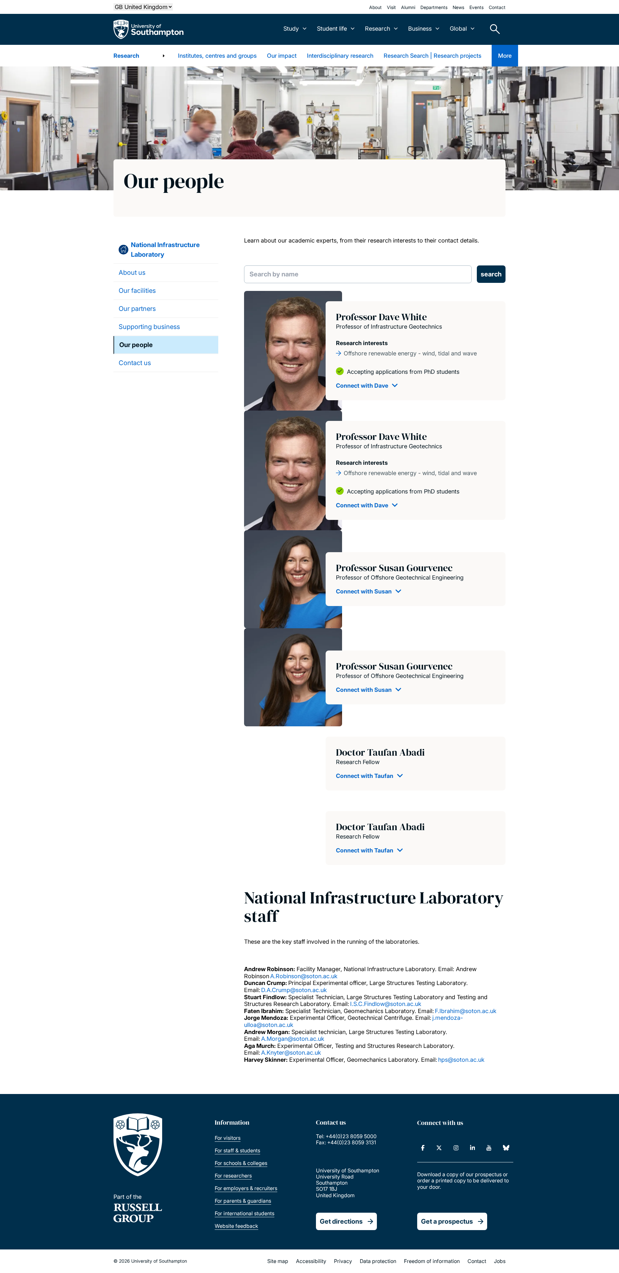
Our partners (137, 309)
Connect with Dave (362, 385)
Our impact (282, 55)
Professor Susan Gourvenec (394, 567)
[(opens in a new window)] (422, 1148)
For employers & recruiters (246, 1188)
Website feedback (236, 1226)
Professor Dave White (381, 316)
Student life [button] (332, 28)
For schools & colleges (241, 1163)
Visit (391, 7)
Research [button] (377, 28)
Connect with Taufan (364, 775)
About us (132, 272)
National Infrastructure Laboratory (165, 249)
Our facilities (137, 290)
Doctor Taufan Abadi (380, 752)
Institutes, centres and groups (217, 55)
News (458, 7)
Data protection (378, 1261)
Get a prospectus (447, 1221)
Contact (497, 7)
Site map (277, 1261)
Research (126, 55)
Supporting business (149, 327)
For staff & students (237, 1150)
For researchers (233, 1175)
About (375, 7)
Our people (136, 345)
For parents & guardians (243, 1201)
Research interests (362, 343)
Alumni (408, 7)
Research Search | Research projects (432, 55)
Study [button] (291, 28)
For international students (244, 1213)
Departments (433, 7)
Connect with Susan (364, 591)
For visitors (228, 1138)
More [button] (505, 55)
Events (476, 7)
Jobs (500, 1261)
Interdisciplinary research (340, 55)
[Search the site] (493, 29)
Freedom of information (432, 1261)
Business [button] (420, 28)
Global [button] (458, 28)
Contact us (135, 363)
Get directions (341, 1221)
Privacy (343, 1261)
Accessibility (311, 1261)
